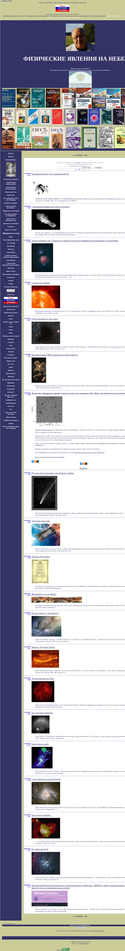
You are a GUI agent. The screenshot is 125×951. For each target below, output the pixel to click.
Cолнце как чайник (41, 283)
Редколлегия (11, 348)
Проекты (11, 370)
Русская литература (10, 287)
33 (79, 155)
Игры (11, 333)
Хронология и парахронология (10, 219)
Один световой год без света (45, 319)
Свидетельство (77, 162)
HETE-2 (103, 443)
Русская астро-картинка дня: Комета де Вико (53, 473)
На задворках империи (42, 713)
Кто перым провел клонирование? (11, 214)
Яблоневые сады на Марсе (44, 594)
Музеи (11, 330)
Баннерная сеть (11, 400)
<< (73, 155)
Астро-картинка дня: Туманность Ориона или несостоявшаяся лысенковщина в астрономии (75, 240)
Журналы (11, 376)
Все (11, 409)
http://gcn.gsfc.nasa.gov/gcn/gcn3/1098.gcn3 (89, 452)
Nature (11, 237)
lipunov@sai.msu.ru (98, 931)
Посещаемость (11, 373)
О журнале (10, 355)
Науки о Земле (11, 271)
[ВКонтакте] (33, 461)
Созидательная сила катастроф (46, 779)
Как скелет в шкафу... (42, 815)
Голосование (74, 2)
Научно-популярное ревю (97, 16)
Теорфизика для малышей (114, 16)
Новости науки (11, 417)
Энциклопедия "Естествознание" (11, 188)
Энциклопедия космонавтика (11, 183)
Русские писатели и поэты (10, 379)
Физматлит (11, 195)
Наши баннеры (11, 403)
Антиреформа (10, 260)
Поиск (11, 367)
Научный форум (10, 160)
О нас (55, 2)
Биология (11, 268)
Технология (11, 277)
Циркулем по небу (40, 744)
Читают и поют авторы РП (11, 322)
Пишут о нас (11, 361)
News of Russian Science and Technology (10, 199)
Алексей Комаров (83, 943)
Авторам (11, 351)
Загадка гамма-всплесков (44, 430)
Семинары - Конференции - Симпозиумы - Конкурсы (62, 17)
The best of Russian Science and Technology (10, 427)
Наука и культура (11, 230)
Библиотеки (11, 386)
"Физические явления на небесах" (13, 16)
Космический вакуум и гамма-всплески (50, 174)
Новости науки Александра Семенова (76, 16)
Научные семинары (10, 203)
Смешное (11, 342)
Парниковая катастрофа (11, 211)
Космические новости (11, 179)
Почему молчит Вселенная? (11, 207)
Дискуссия (82, 2)
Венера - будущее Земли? (43, 647)
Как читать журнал (10, 358)
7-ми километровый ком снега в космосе (51, 206)
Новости (66, 2)
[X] (38, 461)
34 (81, 155)
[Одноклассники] (35, 461)
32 (77, 155)
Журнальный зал (10, 192)
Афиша (10, 423)
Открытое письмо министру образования (10, 256)
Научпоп (11, 316)
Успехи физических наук (11, 240)
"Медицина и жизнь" (57, 16)
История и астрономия (10, 223)
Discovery (11, 249)
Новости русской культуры (10, 413)
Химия (11, 283)
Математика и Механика (11, 274)
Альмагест (10, 226)
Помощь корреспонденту (8, 923)
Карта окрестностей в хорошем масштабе (50, 457)
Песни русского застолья (11, 336)
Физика (10, 280)
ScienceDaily (11, 246)
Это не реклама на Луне (43, 678)
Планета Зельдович (41, 556)
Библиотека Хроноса (11, 312)
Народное (11, 339)
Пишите (60, 2)
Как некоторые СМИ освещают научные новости (55, 355)
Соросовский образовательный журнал (10, 264)
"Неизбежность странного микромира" (37, 16)
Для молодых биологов (10, 306)
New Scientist (11, 243)
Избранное (10, 383)
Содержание (48, 2)
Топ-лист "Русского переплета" (10, 396)
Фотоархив (11, 389)
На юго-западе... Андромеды (45, 613)
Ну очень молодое (40, 849)
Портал (41, 2)
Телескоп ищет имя (41, 521)
